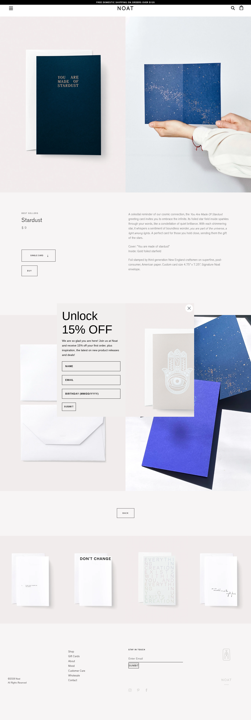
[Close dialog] (189, 308)
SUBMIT (69, 407)
